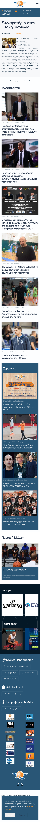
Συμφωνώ (10, 815)
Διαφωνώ (22, 815)
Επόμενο (25, 81)
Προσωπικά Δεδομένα (21, 795)
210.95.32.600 (9, 11)
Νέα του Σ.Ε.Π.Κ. (22, 33)
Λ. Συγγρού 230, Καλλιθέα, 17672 (17, 666)
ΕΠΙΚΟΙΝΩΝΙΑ (28, 10)
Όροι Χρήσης (7, 795)
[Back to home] (20, 4)
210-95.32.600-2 (30, 673)
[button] (37, 4)
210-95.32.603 (11, 679)
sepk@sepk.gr (7, 14)
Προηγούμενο (16, 81)
